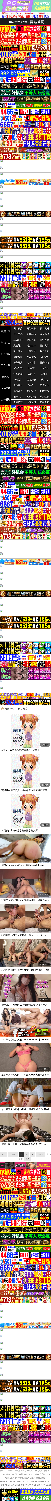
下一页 (40, 1154)
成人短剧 (44, 396)
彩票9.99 (18, 368)
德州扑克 (44, 362)
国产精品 (18, 328)
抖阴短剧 (31, 402)
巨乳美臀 (44, 340)
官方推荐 (5, 365)
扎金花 (31, 368)
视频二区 (5, 342)
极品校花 (18, 402)
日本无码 (44, 328)
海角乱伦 (44, 385)
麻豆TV (31, 374)
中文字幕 (31, 340)
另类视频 (44, 345)
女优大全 (31, 379)
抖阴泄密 (44, 391)
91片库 (18, 379)
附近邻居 (18, 351)
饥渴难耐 (31, 351)
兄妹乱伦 (31, 396)
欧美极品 (31, 334)
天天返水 (44, 368)
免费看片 (18, 385)
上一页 (13, 1154)
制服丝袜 (31, 345)
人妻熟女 (18, 345)
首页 (4, 1154)
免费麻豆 (18, 391)
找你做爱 (44, 351)
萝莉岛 (44, 379)
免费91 (31, 385)
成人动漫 (44, 334)
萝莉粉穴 (31, 391)
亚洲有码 (18, 334)
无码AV (5, 377)
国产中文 (18, 396)
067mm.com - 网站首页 (26, 22)
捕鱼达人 (18, 362)
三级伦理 (18, 340)
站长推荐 (5, 354)
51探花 (44, 374)
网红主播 (31, 328)
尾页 (28, 1159)
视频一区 (5, 331)
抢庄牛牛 (31, 362)
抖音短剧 (18, 374)
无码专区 (5, 388)
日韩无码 (44, 402)
